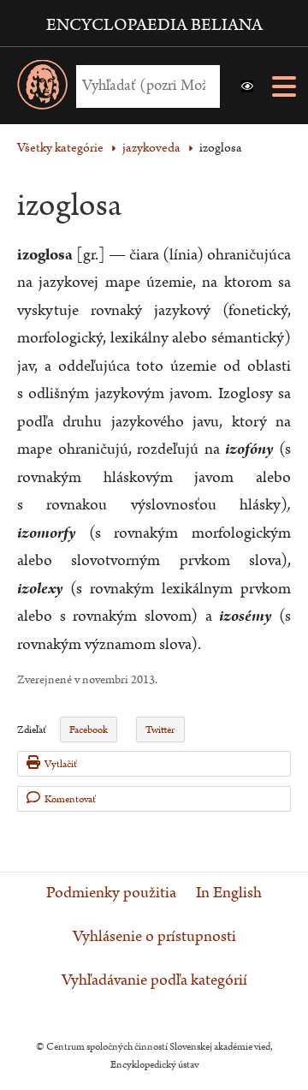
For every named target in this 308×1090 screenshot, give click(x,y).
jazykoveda (151, 148)
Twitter (160, 730)
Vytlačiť (60, 764)
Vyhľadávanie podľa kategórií (154, 980)
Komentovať (70, 799)
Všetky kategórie (60, 148)
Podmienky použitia (111, 893)
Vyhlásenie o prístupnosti (154, 937)
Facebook (88, 730)
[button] (247, 86)
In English (229, 893)
